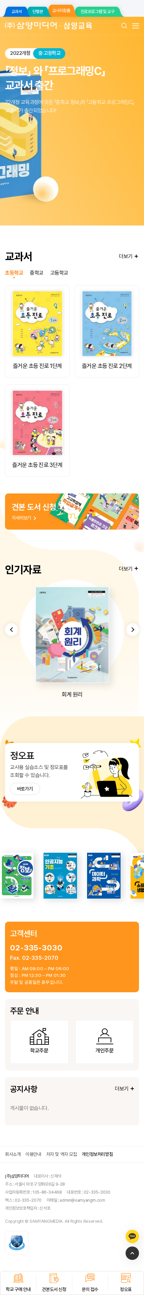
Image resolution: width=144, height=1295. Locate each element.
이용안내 (33, 1154)
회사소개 (12, 1154)
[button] (11, 629)
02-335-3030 (36, 947)
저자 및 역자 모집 (61, 1154)
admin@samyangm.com (82, 1200)
